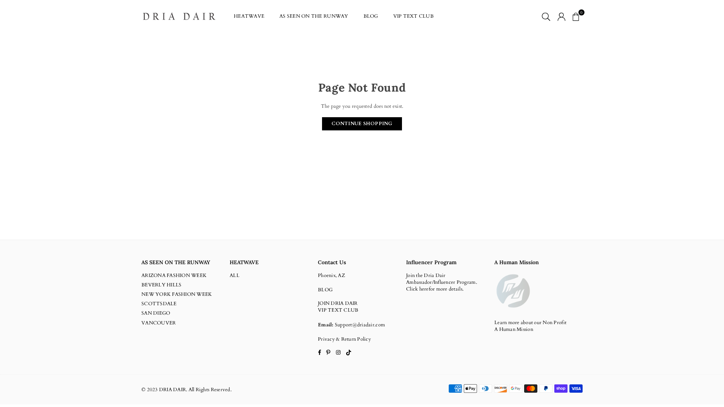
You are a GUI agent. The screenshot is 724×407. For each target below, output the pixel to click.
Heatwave (249, 16)
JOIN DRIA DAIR (338, 303)
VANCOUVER (158, 323)
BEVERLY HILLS (161, 285)
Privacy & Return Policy (344, 339)
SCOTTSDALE (159, 303)
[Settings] (561, 16)
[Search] (546, 16)
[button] (576, 16)
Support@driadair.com (360, 324)
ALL (234, 275)
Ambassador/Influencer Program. (441, 282)
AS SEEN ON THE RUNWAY (313, 16)
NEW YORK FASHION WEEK (176, 294)
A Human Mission (513, 329)
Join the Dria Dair (426, 275)
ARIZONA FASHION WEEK (174, 275)
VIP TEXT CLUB (413, 16)
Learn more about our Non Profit (530, 322)
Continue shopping (361, 123)
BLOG (371, 16)
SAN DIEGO (155, 313)
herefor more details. (441, 289)
